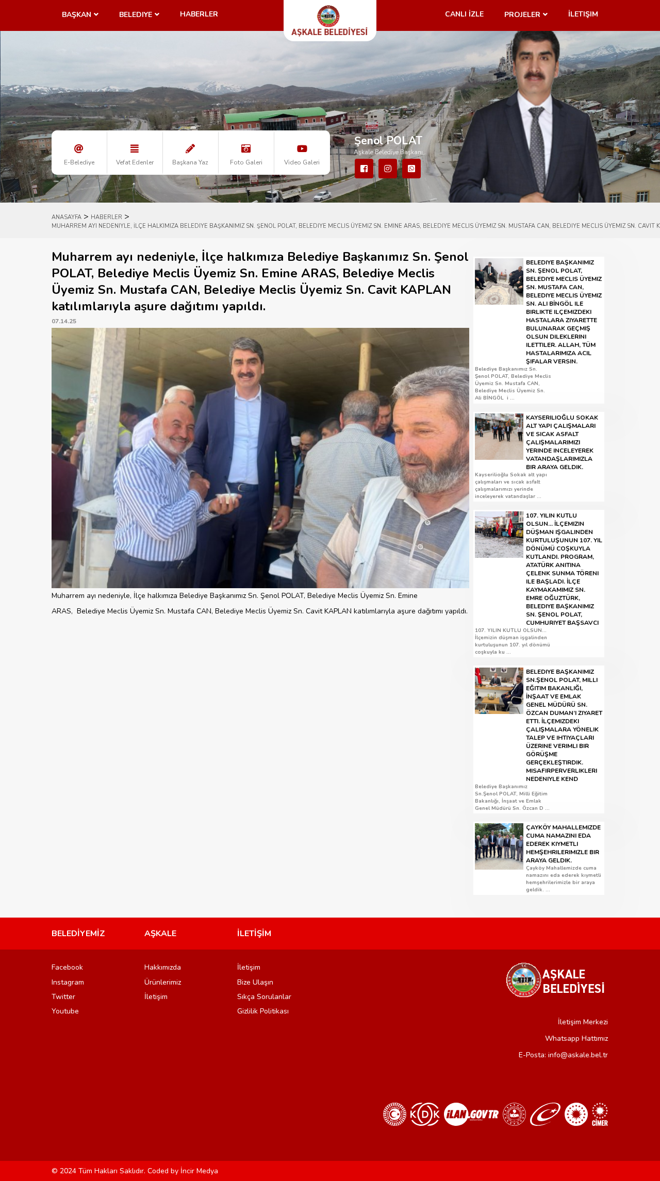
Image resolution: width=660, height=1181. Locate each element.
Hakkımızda (162, 967)
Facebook (67, 967)
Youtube (65, 1011)
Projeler (522, 15)
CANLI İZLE (464, 14)
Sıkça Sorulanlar (264, 997)
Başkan (76, 15)
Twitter (63, 997)
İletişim (583, 14)
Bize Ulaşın (255, 982)
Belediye (135, 15)
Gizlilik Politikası (263, 1011)
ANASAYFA (66, 217)
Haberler (199, 14)
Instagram (68, 982)
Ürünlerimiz (162, 982)
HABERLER (106, 217)
